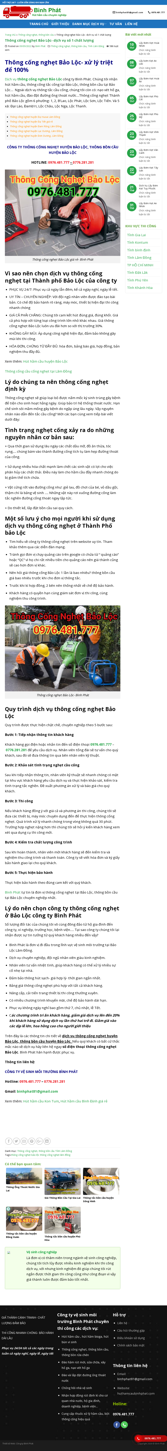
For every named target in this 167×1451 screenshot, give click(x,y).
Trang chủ (38, 24)
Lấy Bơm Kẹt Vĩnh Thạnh (149, 133)
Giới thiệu (60, 24)
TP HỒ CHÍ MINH (140, 265)
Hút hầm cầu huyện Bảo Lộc (45, 361)
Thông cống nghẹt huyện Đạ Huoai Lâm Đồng (35, 116)
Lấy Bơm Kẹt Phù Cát (148, 98)
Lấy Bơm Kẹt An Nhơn (148, 205)
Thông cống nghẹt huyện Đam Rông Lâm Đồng (36, 126)
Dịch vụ (34, 79)
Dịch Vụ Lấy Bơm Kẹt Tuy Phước (148, 187)
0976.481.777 (58, 162)
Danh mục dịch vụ (88, 24)
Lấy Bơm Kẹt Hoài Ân (149, 80)
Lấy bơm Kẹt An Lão (148, 62)
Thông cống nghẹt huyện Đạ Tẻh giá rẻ (31, 121)
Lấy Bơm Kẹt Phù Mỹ (148, 115)
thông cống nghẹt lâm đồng (55, 1154)
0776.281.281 (83, 162)
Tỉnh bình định (138, 250)
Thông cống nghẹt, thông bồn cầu (36, 34)
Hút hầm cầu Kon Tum (41, 1101)
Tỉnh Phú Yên (137, 280)
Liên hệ (131, 24)
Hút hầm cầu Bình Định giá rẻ (84, 1101)
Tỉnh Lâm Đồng (96, 46)
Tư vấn (115, 24)
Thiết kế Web (8, 1443)
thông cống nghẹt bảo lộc (25, 1154)
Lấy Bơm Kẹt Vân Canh (148, 151)
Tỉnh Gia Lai (136, 235)
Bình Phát (40, 46)
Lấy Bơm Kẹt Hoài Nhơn (149, 44)
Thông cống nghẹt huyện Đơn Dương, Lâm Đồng (36, 135)
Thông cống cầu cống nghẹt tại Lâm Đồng (38, 371)
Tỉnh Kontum (137, 242)
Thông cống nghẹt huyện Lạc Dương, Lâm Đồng (36, 131)
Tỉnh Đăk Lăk (137, 272)
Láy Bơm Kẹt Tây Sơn (148, 169)
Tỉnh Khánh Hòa (140, 287)
